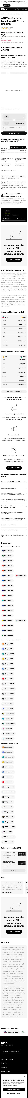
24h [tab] (7, 73)
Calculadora (10, 14)
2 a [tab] (24, 73)
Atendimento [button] (5, 1071)
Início (2, 14)
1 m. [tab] (16, 73)
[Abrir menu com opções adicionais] (26, 9)
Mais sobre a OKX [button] (7, 1059)
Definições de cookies (13, 1093)
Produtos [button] (4, 1063)
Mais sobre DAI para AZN (14, 391)
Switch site (6, 5)
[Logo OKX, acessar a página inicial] (4, 9)
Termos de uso (13, 978)
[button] (15, 9)
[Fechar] (25, 1077)
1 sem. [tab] (11, 73)
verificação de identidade (15, 438)
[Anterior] (2, 1032)
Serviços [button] (4, 1067)
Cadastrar (20, 9)
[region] (14, 1086)
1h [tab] (3, 73)
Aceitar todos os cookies (14, 1089)
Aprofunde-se (6, 892)
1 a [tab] (20, 73)
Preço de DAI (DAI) (11, 170)
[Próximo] (26, 1032)
